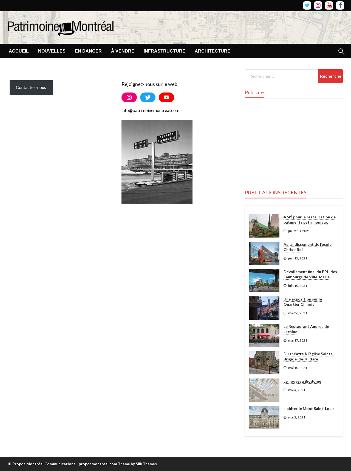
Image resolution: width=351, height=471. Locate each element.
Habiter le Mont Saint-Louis (309, 408)
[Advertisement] (222, 26)
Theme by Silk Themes (137, 464)
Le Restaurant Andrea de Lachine (306, 329)
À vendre (122, 51)
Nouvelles (52, 51)
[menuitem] (18, 51)
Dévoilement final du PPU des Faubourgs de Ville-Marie (310, 274)
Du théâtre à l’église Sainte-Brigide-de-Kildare (309, 356)
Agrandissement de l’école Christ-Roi (308, 247)
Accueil (19, 51)
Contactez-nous (31, 87)
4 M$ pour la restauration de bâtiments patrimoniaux (310, 220)
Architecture (212, 51)
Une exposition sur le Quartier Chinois (303, 302)
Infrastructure (164, 51)
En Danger (88, 51)
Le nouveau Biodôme (302, 381)
